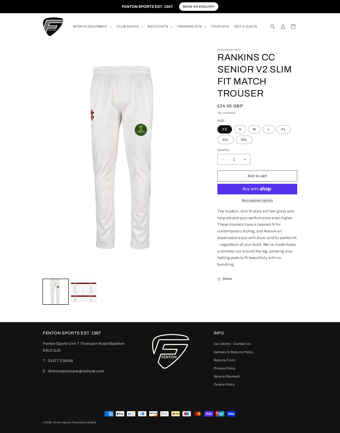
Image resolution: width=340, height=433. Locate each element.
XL (283, 129)
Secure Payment (227, 376)
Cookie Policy (224, 384)
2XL (225, 139)
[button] (92, 26)
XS (224, 129)
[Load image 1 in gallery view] (55, 292)
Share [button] (227, 278)
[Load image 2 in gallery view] (83, 292)
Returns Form (224, 360)
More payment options (257, 200)
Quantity (223, 150)
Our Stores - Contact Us (232, 344)
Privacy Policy (224, 368)
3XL (244, 139)
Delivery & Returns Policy (233, 352)
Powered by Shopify (84, 422)
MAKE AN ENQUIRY (199, 6)
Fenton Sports (62, 422)
